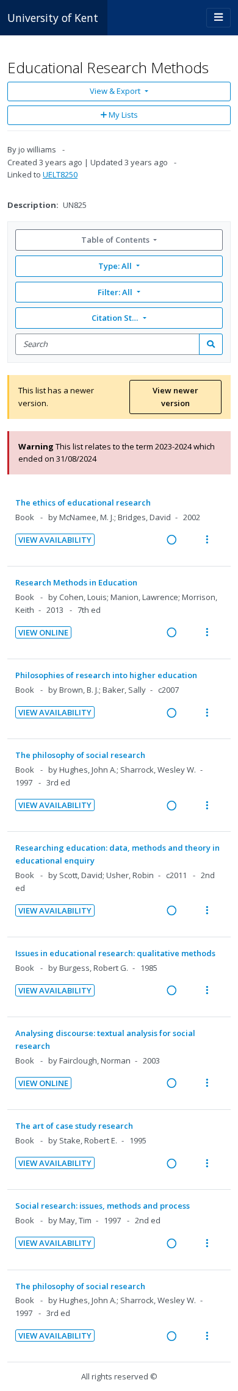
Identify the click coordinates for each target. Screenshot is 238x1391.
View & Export (115, 90)
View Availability (55, 539)
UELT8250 (60, 174)
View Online (43, 632)
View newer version (175, 397)
